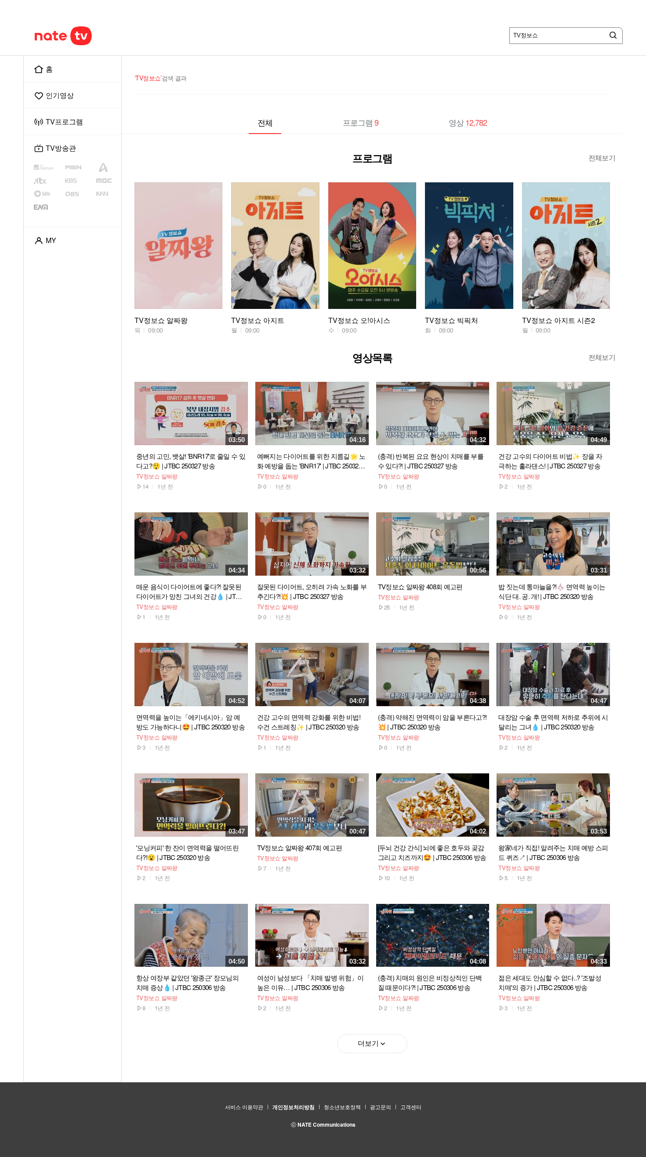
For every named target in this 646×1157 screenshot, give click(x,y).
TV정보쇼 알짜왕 (157, 476)
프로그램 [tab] (360, 122)
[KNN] (107, 193)
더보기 (368, 1043)
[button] (594, 256)
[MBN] (79, 167)
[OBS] (79, 193)
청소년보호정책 (342, 1106)
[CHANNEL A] (107, 167)
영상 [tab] (468, 122)
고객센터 (410, 1106)
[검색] (611, 36)
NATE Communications (327, 1124)
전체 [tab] (265, 122)
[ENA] (48, 207)
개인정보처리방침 (293, 1107)
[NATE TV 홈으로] (82, 35)
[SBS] (49, 193)
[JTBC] (48, 180)
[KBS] (80, 180)
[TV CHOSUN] (49, 167)
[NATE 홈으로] (46, 35)
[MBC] (107, 180)
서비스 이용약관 (244, 1106)
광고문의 (380, 1106)
